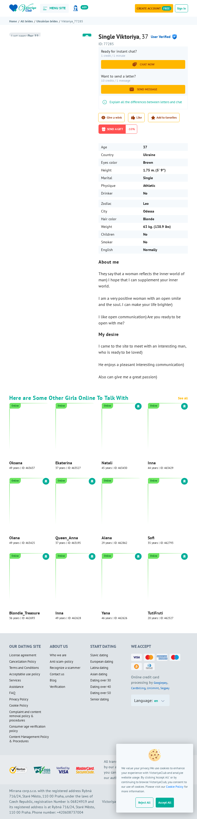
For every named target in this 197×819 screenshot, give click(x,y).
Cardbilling (138, 688)
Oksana (15, 462)
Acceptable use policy (24, 674)
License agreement (22, 655)
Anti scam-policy (61, 662)
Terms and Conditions (24, 668)
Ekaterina (63, 462)
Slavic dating (99, 655)
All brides (27, 21)
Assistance (16, 687)
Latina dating (99, 668)
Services (15, 681)
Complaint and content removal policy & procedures (25, 716)
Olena (14, 538)
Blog (53, 681)
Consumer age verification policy (27, 729)
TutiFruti (155, 613)
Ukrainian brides (47, 21)
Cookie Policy (174, 786)
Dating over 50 (100, 693)
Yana (106, 613)
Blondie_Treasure (24, 613)
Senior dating (99, 700)
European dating (101, 662)
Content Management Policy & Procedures (29, 739)
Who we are (58, 655)
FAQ (12, 693)
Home (13, 21)
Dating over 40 (100, 687)
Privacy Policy (18, 700)
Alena (107, 538)
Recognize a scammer (65, 668)
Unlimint (153, 688)
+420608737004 (70, 812)
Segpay (165, 688)
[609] (76, 8)
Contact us (57, 674)
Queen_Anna (66, 538)
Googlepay (160, 683)
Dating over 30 (100, 681)
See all (183, 398)
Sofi (151, 538)
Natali (107, 462)
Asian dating (98, 674)
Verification (57, 687)
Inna (152, 462)
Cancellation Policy (22, 662)
